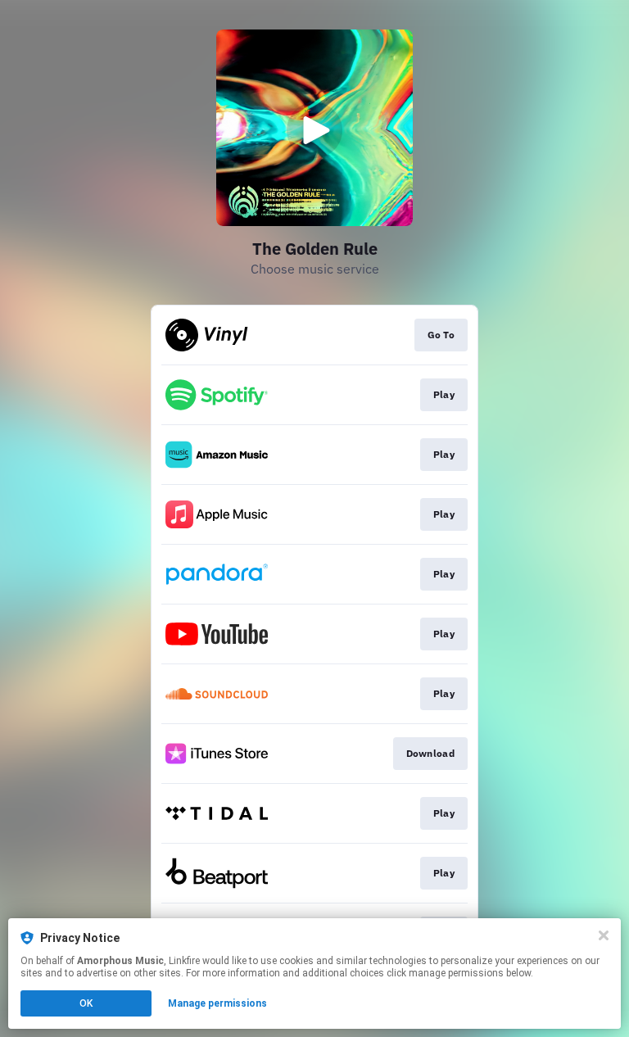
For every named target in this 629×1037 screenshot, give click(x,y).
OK (86, 1003)
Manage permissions (217, 1003)
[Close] (604, 935)
